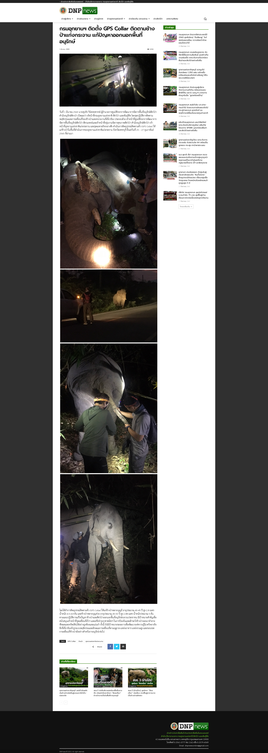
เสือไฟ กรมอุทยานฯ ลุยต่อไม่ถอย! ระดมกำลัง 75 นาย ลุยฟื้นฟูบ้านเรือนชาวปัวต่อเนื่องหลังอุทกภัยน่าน (193, 195)
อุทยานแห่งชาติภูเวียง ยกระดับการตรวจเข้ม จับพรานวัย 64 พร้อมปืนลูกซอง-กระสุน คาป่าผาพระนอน (193, 142)
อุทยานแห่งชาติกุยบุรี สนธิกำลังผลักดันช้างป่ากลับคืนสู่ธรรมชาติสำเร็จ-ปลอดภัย (73, 693)
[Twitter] (116, 646)
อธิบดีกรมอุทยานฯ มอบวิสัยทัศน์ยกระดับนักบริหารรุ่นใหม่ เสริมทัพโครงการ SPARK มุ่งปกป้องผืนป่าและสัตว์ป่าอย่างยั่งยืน (193, 126)
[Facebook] (207, 9)
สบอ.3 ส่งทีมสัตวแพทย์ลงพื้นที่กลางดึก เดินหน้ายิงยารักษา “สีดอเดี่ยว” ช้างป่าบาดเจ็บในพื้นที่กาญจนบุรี (108, 693)
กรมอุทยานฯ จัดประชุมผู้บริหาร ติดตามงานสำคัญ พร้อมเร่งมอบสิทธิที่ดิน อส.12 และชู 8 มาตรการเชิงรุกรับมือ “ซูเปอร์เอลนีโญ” (193, 91)
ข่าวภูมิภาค (63, 686)
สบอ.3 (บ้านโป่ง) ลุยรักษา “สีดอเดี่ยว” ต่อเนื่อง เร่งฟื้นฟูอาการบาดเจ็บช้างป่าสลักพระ (141, 693)
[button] (205, 19)
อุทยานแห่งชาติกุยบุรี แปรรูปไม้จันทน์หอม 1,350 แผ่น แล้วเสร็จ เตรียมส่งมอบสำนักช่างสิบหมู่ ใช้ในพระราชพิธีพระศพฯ (193, 73)
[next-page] (65, 702)
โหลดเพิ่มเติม (185, 206)
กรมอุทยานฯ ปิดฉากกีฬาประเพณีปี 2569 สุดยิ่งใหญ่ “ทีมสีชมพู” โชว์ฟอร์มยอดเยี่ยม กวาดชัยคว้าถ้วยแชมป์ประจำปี (193, 38)
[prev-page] (61, 702)
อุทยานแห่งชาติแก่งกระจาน (94, 641)
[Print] (123, 646)
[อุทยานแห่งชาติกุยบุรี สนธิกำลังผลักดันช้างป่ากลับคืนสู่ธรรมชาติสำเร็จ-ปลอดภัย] (73, 677)
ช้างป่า (81, 641)
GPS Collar (72, 641)
